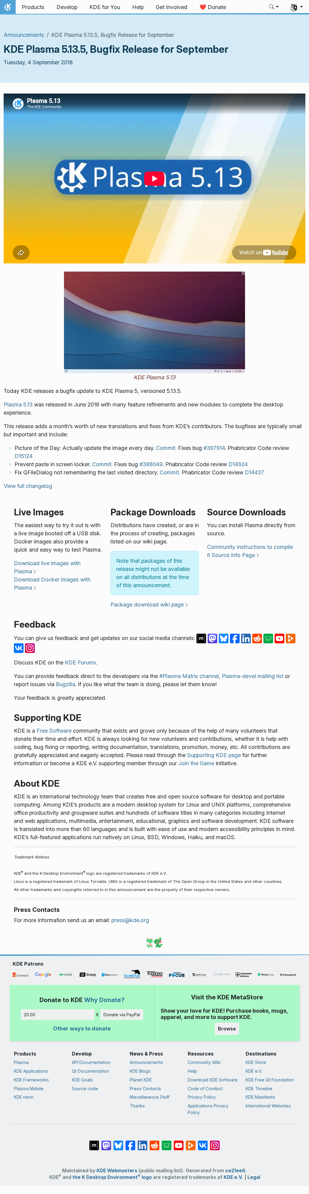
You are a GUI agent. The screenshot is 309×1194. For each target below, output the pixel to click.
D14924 (238, 464)
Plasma (21, 1062)
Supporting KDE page (214, 755)
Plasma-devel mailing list (252, 676)
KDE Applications (31, 1071)
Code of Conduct (205, 1088)
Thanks (137, 1105)
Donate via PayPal (122, 1014)
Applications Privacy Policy (208, 1109)
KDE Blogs (140, 1071)
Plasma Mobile (28, 1088)
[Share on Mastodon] (213, 638)
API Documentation (91, 1062)
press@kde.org (130, 920)
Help (192, 1071)
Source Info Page (233, 555)
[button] (274, 7)
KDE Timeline (259, 1088)
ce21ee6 (235, 1170)
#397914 (214, 448)
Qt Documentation (90, 1071)
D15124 (23, 456)
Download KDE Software (212, 1079)
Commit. (166, 448)
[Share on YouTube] (280, 638)
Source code (85, 1088)
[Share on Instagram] (30, 648)
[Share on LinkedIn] (246, 638)
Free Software (54, 731)
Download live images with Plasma (47, 567)
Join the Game (196, 763)
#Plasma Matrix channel (189, 676)
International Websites (268, 1105)
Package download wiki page (147, 604)
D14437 (254, 472)
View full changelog (28, 486)
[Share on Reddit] (257, 638)
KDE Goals (82, 1079)
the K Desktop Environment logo (112, 1177)
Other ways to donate (82, 1028)
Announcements (24, 35)
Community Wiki (204, 1062)
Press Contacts (145, 1088)
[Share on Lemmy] (269, 638)
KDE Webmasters (117, 1170)
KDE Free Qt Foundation (270, 1079)
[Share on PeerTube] (290, 638)
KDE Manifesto (260, 1097)
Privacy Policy (202, 1097)
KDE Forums (80, 662)
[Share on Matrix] (202, 638)
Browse (227, 1029)
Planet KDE (141, 1079)
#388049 (151, 464)
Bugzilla (65, 684)
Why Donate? (104, 1000)
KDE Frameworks (31, 1079)
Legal (253, 1177)
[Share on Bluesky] (224, 638)
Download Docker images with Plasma (52, 583)
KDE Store (256, 1062)
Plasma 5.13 (18, 404)
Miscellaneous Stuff (149, 1097)
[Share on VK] (19, 648)
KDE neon (23, 1097)
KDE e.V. (254, 1071)
